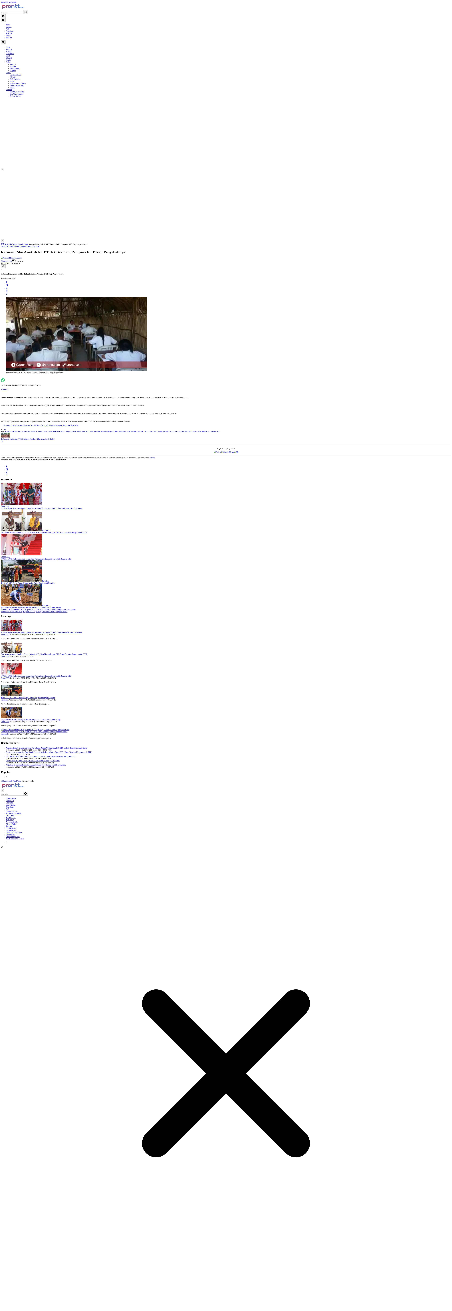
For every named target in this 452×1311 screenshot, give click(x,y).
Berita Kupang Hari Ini (46, 431)
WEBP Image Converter (15, 839)
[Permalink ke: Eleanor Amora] (11, 258)
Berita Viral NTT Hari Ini (86, 431)
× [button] (2, 790)
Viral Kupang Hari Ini (195, 431)
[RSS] (7, 777)
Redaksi (9, 33)
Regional (35, 246)
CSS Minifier (11, 805)
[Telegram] (6, 288)
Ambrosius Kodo (11, 431)
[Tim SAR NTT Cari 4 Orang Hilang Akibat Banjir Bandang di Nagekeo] (21, 581)
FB (237, 452)
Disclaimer (10, 31)
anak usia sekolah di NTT (27, 431)
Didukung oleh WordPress (11, 781)
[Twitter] (7, 286)
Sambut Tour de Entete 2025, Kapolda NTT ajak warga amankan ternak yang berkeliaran (34, 612)
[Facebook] (6, 283)
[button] (25, 12)
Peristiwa (45, 581)
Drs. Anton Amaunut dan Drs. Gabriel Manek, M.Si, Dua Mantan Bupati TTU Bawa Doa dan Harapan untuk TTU (44, 532)
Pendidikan (28, 246)
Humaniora (5, 506)
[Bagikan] (3, 266)
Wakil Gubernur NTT (212, 431)
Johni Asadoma (102, 431)
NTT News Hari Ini (152, 431)
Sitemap (9, 38)
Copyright (9, 803)
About (8, 25)
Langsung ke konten (8, 2)
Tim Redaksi (10, 835)
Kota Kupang (19, 246)
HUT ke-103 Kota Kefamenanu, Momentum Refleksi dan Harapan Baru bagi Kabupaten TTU (36, 559)
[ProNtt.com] (12, 9)
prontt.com (176, 431)
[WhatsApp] (6, 294)
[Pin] (7, 292)
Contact (8, 27)
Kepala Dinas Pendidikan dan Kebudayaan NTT (126, 431)
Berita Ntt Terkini (7, 246)
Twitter (218, 452)
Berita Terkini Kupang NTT (65, 431)
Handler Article (11, 811)
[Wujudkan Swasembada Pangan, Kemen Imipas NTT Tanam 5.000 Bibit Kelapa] (21, 605)
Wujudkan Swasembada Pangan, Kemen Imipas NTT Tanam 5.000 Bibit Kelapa (31, 607)
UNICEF (183, 431)
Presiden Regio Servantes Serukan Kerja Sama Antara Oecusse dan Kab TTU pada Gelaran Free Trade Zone (41, 508)
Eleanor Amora (6, 261)
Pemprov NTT (165, 431)
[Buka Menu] (3, 20)
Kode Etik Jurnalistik (13, 813)
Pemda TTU (5, 557)
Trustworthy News (13, 837)
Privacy (8, 35)
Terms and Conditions (14, 832)
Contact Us (10, 801)
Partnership (10, 820)
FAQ (7, 29)
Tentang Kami (11, 828)
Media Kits (10, 815)
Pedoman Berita (12, 822)
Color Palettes (11, 799)
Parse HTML (11, 818)
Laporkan (152, 457)
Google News (228, 452)
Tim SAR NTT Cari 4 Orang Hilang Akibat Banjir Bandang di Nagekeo (28, 583)
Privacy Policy (11, 824)
